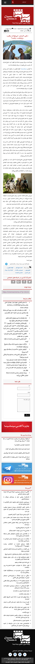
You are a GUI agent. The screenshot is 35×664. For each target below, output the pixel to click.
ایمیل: (28, 392)
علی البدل (27, 272)
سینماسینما (24, 69)
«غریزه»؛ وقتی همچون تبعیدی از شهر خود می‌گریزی (17, 453)
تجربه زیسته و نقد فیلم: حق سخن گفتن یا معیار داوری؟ (16, 603)
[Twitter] (29, 282)
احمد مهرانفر (19, 267)
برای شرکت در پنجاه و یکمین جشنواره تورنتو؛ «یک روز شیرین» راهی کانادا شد (16, 616)
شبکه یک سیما (9, 270)
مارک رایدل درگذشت (24, 594)
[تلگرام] (10, 654)
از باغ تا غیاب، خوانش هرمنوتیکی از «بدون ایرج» (17, 554)
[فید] (25, 654)
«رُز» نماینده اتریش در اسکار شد (21, 591)
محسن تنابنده (19, 272)
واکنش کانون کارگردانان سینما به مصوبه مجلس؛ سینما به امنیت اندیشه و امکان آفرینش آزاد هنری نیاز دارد (16, 509)
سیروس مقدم (19, 270)
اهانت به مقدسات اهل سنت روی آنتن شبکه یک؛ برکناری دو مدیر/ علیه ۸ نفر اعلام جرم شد (15, 313)
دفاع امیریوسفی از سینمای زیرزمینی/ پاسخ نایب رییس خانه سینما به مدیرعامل (16, 587)
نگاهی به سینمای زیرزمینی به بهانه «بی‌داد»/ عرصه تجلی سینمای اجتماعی (16, 493)
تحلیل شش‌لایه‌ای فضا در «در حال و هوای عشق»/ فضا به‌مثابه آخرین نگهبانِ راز (16, 558)
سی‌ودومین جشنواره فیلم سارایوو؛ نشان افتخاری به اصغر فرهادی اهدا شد (16, 503)
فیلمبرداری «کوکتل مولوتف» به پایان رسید (15, 362)
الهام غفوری (10, 267)
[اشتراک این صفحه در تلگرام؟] (13, 282)
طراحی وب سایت (25, 662)
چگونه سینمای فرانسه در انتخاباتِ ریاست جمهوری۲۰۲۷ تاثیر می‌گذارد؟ (16, 545)
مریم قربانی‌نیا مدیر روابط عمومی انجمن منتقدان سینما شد (16, 524)
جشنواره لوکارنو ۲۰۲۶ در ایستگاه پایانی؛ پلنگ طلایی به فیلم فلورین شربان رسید (16, 582)
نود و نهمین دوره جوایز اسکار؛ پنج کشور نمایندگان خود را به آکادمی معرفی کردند (16, 608)
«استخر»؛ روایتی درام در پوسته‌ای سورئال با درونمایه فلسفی (16, 498)
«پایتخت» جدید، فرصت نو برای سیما (17, 360)
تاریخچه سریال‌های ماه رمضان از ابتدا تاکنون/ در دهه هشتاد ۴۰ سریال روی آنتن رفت (16, 440)
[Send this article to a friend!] (8, 31)
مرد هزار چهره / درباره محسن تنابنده (17, 365)
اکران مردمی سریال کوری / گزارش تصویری (18, 514)
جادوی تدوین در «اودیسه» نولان (21, 620)
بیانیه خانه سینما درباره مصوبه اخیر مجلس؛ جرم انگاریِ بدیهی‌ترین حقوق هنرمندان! (16, 518)
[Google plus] (18, 282)
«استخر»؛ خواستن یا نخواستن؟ (22, 445)
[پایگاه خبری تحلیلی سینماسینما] (17, 17)
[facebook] (24, 282)
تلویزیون (27, 270)
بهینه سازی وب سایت (15, 662)
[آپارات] (15, 654)
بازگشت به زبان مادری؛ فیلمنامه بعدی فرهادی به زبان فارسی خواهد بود (16, 540)
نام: (29, 385)
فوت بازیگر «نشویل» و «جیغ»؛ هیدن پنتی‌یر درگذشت (16, 566)
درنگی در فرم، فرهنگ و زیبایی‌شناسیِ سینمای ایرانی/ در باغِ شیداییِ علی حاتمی (16, 577)
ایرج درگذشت (25, 612)
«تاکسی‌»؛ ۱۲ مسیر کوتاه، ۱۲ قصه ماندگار (19, 531)
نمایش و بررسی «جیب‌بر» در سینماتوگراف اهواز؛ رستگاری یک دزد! (16, 571)
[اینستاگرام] (20, 654)
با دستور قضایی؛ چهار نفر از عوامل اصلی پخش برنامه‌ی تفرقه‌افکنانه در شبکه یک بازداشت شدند (16, 305)
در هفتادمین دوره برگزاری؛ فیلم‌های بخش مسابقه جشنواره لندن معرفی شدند (16, 535)
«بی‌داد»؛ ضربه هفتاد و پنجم (22, 562)
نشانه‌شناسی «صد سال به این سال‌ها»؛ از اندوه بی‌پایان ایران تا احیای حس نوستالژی (16, 624)
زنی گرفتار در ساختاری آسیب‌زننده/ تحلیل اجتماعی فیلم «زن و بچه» (16, 550)
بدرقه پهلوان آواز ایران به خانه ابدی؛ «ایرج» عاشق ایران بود (16, 598)
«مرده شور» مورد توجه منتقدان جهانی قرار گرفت (18, 449)
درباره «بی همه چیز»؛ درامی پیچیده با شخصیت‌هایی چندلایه (16, 458)
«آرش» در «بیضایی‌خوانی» (22, 528)
